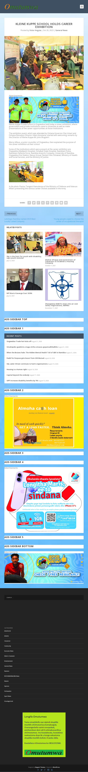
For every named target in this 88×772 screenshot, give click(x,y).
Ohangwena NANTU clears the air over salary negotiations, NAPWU (61, 305)
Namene (6, 671)
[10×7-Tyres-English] (44, 582)
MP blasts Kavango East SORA (19, 293)
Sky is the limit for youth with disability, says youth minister (24, 257)
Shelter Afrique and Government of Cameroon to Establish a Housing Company (60, 261)
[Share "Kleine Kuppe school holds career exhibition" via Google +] (38, 202)
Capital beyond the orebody (18, 375)
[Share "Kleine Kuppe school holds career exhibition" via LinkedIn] (52, 202)
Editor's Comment (9, 656)
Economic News (8, 651)
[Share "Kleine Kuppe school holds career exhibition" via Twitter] (34, 202)
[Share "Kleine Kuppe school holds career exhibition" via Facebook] (29, 202)
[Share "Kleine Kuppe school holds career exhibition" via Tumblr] (43, 202)
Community (7, 646)
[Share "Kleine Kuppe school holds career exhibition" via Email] (61, 202)
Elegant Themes (40, 767)
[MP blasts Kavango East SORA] (25, 279)
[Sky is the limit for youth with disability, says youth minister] (25, 242)
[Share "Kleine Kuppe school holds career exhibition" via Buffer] (56, 202)
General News (61, 30)
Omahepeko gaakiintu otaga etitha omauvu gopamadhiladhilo (32, 347)
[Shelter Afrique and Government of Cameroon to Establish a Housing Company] (63, 244)
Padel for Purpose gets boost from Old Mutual (25, 358)
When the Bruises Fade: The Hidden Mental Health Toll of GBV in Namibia (36, 352)
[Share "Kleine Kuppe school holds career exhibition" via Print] (66, 202)
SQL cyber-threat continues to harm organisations (27, 364)
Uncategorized (8, 701)
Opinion (6, 686)
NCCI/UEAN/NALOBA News (11, 676)
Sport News (7, 696)
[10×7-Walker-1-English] (44, 122)
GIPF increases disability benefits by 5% (22, 381)
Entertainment (8, 661)
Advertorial (7, 631)
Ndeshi (6, 681)
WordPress (56, 767)
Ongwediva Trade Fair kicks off (19, 341)
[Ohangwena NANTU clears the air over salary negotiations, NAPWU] (63, 285)
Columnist (7, 641)
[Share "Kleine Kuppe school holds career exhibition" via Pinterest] (47, 202)
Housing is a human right (17, 369)
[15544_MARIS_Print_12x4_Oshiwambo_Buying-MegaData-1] (44, 532)
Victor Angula (35, 30)
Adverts (6, 636)
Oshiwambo (7, 691)
